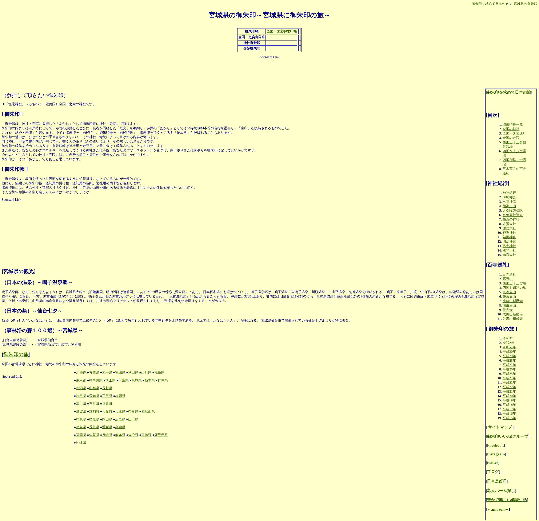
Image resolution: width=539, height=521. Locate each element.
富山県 (81, 403)
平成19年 (509, 400)
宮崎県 (146, 435)
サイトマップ (500, 427)
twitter (492, 462)
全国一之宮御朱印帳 (282, 31)
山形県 (146, 372)
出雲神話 (509, 201)
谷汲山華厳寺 (513, 318)
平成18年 (509, 405)
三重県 (107, 396)
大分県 (133, 435)
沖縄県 (81, 442)
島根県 (94, 419)
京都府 (94, 411)
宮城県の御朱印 (525, 3)
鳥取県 (81, 419)
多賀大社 (509, 224)
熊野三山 (509, 206)
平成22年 (509, 387)
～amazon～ (498, 509)
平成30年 (509, 351)
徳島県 (81, 427)
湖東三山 (509, 305)
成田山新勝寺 (513, 314)
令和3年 (508, 338)
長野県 (107, 388)
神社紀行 (509, 193)
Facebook (495, 445)
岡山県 (107, 419)
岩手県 (107, 372)
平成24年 (509, 378)
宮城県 (120, 372)
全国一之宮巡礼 (514, 133)
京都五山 (509, 292)
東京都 (81, 380)
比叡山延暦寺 (513, 301)
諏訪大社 (509, 228)
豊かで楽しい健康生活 (507, 500)
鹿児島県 (161, 435)
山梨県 (94, 388)
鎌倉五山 (509, 296)
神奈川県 (96, 380)
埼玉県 (110, 380)
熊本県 (120, 435)
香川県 (94, 427)
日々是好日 (497, 481)
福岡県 (81, 435)
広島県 (120, 419)
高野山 (508, 279)
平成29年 (509, 356)
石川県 (94, 403)
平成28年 (509, 360)
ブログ (493, 471)
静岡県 (120, 396)
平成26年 (509, 369)
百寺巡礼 (509, 274)
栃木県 (150, 380)
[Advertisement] (269, 71)
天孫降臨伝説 (513, 210)
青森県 (94, 372)
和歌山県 (148, 411)
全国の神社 (511, 129)
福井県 (107, 403)
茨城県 (137, 380)
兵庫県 (120, 411)
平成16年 (509, 413)
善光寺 (508, 310)
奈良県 (133, 411)
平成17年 (509, 409)
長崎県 (107, 435)
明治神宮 (509, 241)
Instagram (496, 454)
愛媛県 (107, 427)
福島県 (159, 372)
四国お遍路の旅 (514, 287)
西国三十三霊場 (514, 283)
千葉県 (124, 380)
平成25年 (509, 374)
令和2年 (508, 343)
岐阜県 (81, 396)
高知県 (120, 427)
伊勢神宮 (509, 197)
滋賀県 (81, 411)
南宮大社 (509, 255)
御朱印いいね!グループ (507, 436)
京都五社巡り (513, 215)
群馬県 (163, 380)
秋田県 (133, 372)
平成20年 (509, 396)
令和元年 (509, 347)
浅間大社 (509, 250)
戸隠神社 (509, 232)
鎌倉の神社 (511, 219)
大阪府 (107, 411)
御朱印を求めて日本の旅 (490, 3)
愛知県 (94, 396)
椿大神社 (509, 246)
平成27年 (509, 365)
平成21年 (509, 391)
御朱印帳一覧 (513, 124)
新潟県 (81, 388)
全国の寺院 (511, 138)
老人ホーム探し (501, 490)
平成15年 (509, 418)
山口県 (133, 419)
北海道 (81, 372)
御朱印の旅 (16, 354)
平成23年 (509, 382)
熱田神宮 (509, 237)
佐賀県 (94, 435)
